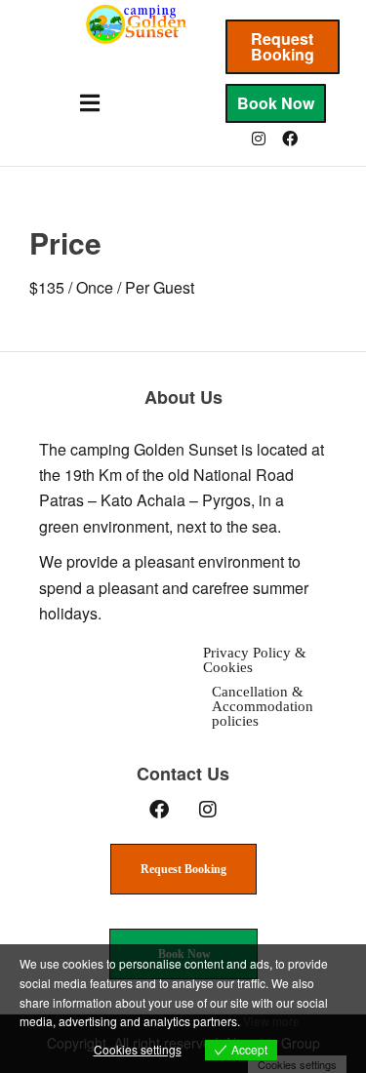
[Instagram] (258, 138)
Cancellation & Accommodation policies (262, 706)
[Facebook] (289, 138)
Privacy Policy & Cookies (254, 660)
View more (271, 1021)
